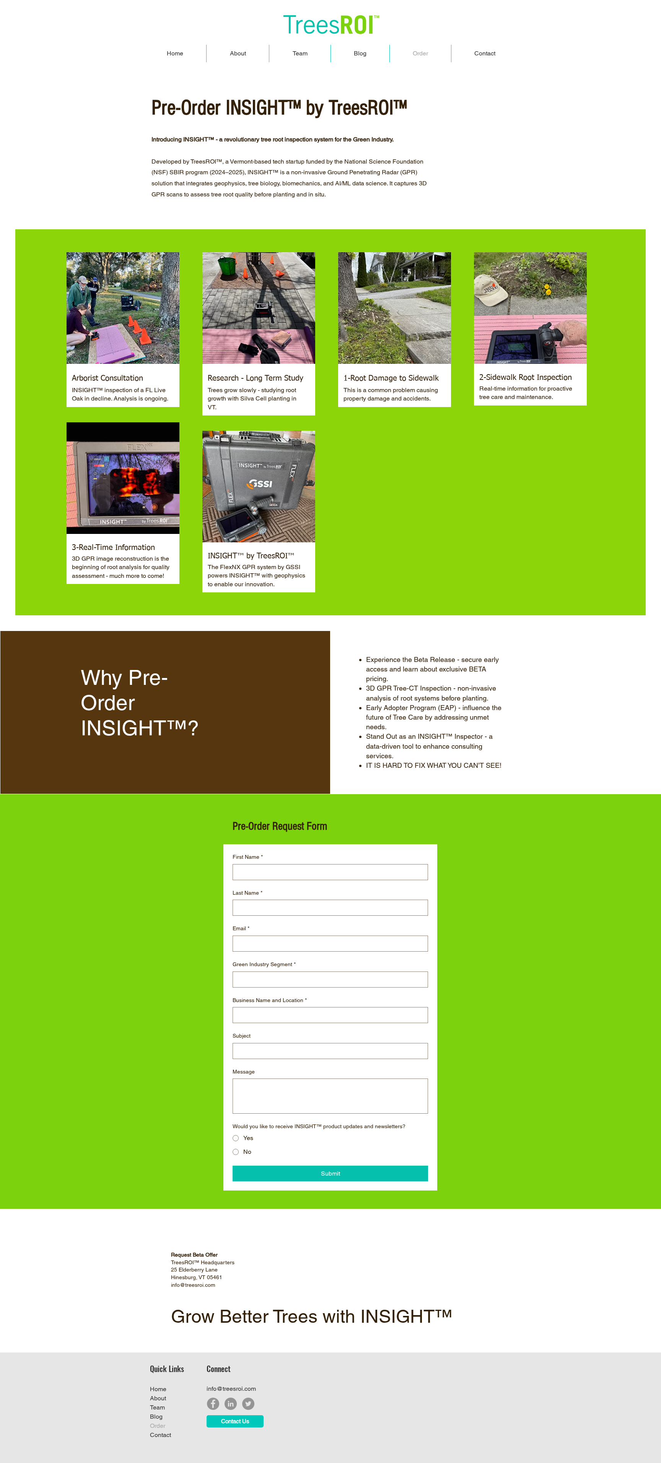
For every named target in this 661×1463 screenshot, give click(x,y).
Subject (242, 1036)
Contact (160, 1435)
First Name (248, 857)
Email (241, 928)
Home (158, 1389)
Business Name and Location (270, 1000)
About (158, 1398)
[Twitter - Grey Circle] (248, 1404)
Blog (156, 1416)
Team (157, 1407)
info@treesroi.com (231, 1388)
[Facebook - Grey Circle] (213, 1404)
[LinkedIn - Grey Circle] (231, 1404)
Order (157, 1425)
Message (244, 1072)
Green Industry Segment (264, 964)
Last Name (247, 893)
